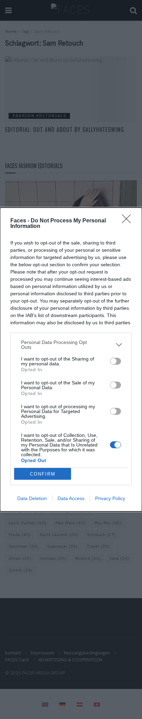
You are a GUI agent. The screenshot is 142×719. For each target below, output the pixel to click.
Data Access (71, 498)
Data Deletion (32, 498)
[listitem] (71, 344)
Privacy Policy (110, 498)
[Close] (128, 221)
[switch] (115, 361)
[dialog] (71, 359)
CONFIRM (42, 474)
